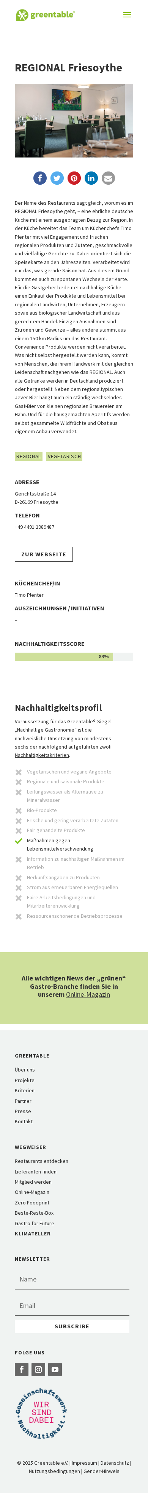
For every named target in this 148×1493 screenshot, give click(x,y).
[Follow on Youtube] (55, 1369)
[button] (40, 178)
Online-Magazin (88, 994)
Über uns (25, 1069)
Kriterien (25, 1090)
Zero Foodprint (32, 1202)
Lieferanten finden (36, 1171)
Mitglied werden (33, 1181)
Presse (23, 1111)
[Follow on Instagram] (38, 1369)
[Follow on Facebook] (21, 1369)
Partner (23, 1101)
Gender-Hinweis (101, 1471)
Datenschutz (115, 1462)
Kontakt (24, 1121)
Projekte (25, 1080)
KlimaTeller (33, 1233)
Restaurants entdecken (41, 1161)
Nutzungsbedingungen (54, 1471)
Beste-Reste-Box (34, 1212)
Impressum (84, 1462)
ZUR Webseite (43, 554)
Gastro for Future (34, 1223)
